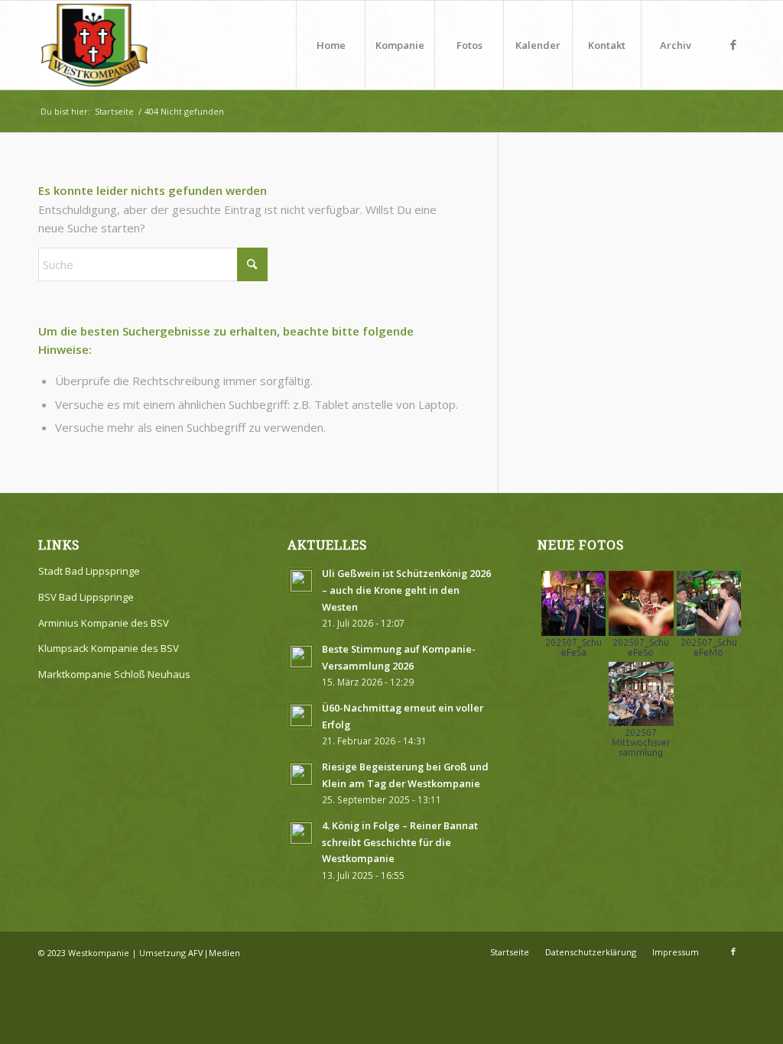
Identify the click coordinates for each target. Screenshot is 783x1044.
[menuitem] (330, 45)
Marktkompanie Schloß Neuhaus (114, 674)
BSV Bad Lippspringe (86, 597)
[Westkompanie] (94, 45)
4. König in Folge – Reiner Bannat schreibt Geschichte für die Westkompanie (400, 842)
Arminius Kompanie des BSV (103, 623)
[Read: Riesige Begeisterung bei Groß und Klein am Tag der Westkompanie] (301, 774)
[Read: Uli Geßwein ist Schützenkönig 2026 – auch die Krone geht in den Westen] (301, 581)
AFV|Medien (214, 952)
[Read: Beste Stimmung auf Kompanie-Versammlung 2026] (301, 656)
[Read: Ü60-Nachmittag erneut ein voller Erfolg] (301, 715)
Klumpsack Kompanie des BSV (108, 648)
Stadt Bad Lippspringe (89, 571)
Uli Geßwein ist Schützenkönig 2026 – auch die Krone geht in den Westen (406, 589)
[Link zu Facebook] (733, 44)
